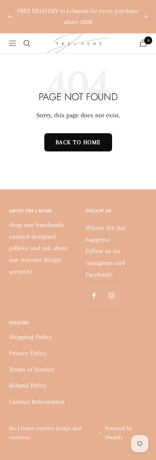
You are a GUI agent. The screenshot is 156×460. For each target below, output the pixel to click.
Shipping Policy (30, 336)
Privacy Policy (28, 353)
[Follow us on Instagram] (111, 295)
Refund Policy (28, 385)
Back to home (78, 142)
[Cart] (143, 43)
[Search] (26, 43)
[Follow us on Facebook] (94, 295)
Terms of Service (31, 369)
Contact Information (37, 401)
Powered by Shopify (118, 433)
